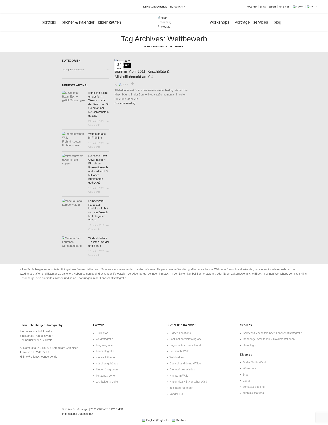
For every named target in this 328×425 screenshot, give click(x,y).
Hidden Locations (180, 333)
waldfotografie (104, 339)
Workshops (250, 368)
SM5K (119, 409)
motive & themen (106, 357)
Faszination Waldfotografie (185, 339)
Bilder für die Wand (254, 362)
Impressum (69, 413)
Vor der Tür (176, 393)
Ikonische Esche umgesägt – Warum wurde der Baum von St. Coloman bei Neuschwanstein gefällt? (98, 104)
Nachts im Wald (178, 375)
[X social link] (17, 7)
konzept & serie (105, 375)
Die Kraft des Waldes (182, 369)
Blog (246, 374)
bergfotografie (104, 345)
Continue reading (124, 103)
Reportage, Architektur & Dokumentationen (269, 339)
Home (147, 47)
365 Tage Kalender (181, 387)
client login (249, 345)
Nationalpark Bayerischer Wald (188, 381)
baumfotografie (105, 351)
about (246, 380)
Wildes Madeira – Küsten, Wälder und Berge (98, 242)
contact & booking (254, 386)
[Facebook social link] (13, 7)
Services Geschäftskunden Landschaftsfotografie (272, 333)
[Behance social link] (24, 7)
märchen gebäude (107, 363)
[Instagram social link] (21, 7)
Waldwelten (176, 357)
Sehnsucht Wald (179, 351)
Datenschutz (85, 413)
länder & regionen (107, 369)
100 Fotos (102, 333)
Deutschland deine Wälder (185, 363)
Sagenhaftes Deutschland (185, 345)
